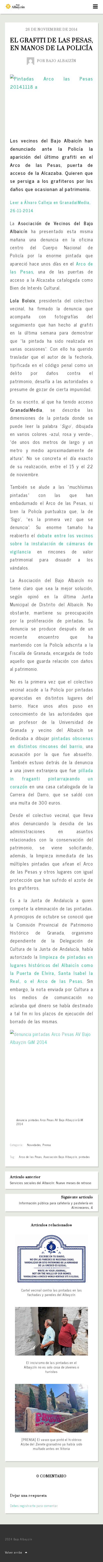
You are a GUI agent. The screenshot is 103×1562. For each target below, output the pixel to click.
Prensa (46, 1145)
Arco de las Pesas (30, 1157)
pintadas (84, 1157)
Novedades (33, 1145)
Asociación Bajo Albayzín (60, 1157)
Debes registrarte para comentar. (34, 1505)
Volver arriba (13, 1552)
